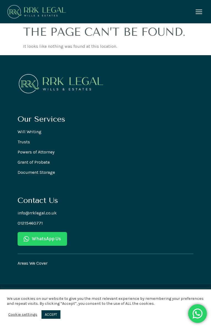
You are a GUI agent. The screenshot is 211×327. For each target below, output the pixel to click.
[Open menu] (198, 11)
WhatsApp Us (46, 238)
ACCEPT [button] (51, 314)
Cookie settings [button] (22, 314)
